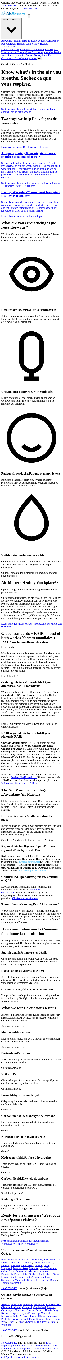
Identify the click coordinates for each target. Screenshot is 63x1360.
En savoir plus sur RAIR (32, 870)
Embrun (51, 1307)
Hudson (5, 1265)
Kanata (5, 1313)
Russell (21, 1321)
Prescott (24, 1319)
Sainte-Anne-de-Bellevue (38, 1277)
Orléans (33, 1316)
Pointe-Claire (21, 1274)
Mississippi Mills (9, 1316)
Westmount (15, 1282)
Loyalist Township (30, 1313)
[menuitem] (23, 40)
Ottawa (42, 1316)
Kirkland (15, 1265)
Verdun (5, 1282)
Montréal (33, 1268)
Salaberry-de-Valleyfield (13, 1280)
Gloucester (19, 1310)
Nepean (24, 1316)
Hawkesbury (51, 1310)
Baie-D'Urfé (7, 1259)
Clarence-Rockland (11, 1307)
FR (39, 58)
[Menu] (29, 16)
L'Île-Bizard (27, 1265)
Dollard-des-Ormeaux (12, 1262)
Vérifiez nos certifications (25, 898)
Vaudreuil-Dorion (48, 1280)
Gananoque (7, 1310)
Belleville (28, 1304)
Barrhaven (16, 1304)
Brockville (39, 1304)
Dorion (28, 1262)
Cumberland (39, 1307)
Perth (4, 1319)
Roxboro (47, 1274)
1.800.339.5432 (9, 5)
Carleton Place (53, 1304)
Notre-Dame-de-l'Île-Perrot (22, 1271)
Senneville (32, 1280)
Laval (46, 1265)
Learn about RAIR (29, 861)
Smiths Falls (32, 1321)
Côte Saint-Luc (52, 1259)
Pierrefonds (7, 1274)
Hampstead (47, 1262)
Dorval (37, 1262)
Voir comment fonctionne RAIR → (19, 783)
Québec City (35, 1274)
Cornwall (27, 1307)
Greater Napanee (35, 1310)
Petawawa (13, 1319)
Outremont (42, 1271)
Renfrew (12, 1321)
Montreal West (20, 1268)
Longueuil (6, 1268)
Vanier (54, 1321)
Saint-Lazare (16, 1277)
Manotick (46, 1313)
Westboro (6, 1324)
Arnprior (5, 1304)
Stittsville (44, 1321)
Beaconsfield (21, 1259)
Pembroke (52, 1316)
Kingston (14, 1313)
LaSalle (38, 1265)
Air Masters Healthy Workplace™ (31, 1347)
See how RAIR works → (24, 777)
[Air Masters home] (14, 16)
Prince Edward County (40, 1319)
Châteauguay (36, 1259)
